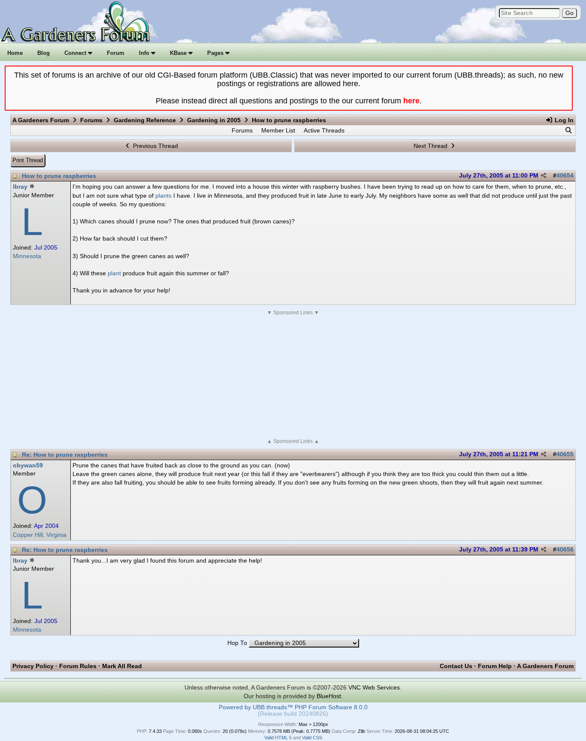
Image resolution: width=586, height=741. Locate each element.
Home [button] (15, 53)
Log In (563, 120)
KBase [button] (179, 53)
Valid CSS (312, 737)
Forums (91, 120)
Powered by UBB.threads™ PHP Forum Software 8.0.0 (293, 707)
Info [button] (145, 53)
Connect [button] (76, 53)
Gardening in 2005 (214, 120)
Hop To (237, 643)
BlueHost (329, 696)
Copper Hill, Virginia (39, 535)
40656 (565, 549)
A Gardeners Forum (40, 120)
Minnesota (27, 256)
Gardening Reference (145, 120)
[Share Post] (543, 176)
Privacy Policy (33, 666)
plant (114, 273)
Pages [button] (216, 53)
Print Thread (27, 160)
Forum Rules (78, 666)
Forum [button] (115, 53)
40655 (565, 454)
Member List (278, 130)
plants (163, 195)
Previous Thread (154, 145)
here (411, 100)
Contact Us (456, 666)
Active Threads (324, 130)
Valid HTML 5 (278, 737)
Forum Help (495, 666)
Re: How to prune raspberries (65, 454)
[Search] (568, 130)
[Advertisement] (293, 377)
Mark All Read (122, 666)
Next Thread (431, 145)
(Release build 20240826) (293, 714)
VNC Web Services (374, 687)
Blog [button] (43, 53)
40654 (565, 175)
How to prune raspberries (59, 175)
